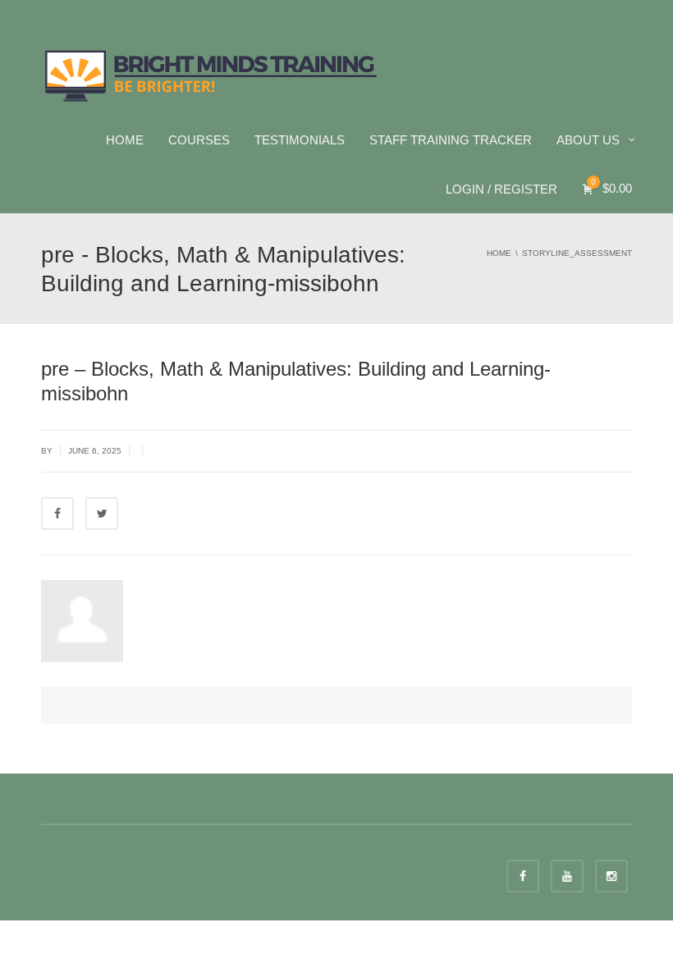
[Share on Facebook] (57, 513)
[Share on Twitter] (101, 513)
